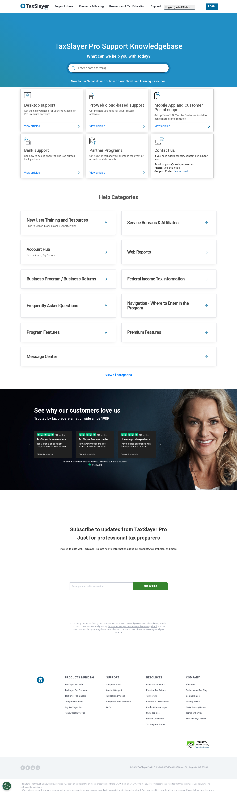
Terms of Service (194, 713)
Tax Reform (151, 696)
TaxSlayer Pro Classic (75, 696)
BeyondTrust (181, 171)
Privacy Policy (193, 701)
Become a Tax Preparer (157, 701)
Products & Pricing (91, 6)
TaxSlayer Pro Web (74, 684)
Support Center (113, 684)
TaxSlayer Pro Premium (76, 690)
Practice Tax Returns (156, 690)
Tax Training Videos (115, 696)
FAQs (108, 707)
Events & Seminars (155, 684)
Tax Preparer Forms (155, 724)
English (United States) (178, 7)
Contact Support (114, 690)
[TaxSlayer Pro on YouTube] (28, 767)
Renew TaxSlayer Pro (75, 713)
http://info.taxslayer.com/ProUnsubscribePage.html (132, 626)
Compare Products (74, 701)
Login (211, 6)
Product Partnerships (156, 707)
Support (156, 6)
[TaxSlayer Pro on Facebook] (22, 767)
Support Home (63, 6)
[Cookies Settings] (6, 786)
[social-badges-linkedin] (33, 767)
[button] (174, 744)
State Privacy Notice (196, 707)
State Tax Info (153, 713)
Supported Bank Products (118, 701)
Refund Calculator (155, 719)
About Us (190, 684)
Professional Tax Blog (196, 690)
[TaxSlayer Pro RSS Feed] (38, 767)
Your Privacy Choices (196, 719)
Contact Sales (193, 696)
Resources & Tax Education (127, 6)
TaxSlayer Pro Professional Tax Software (36, 6)
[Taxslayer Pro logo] (40, 680)
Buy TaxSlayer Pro (73, 707)
